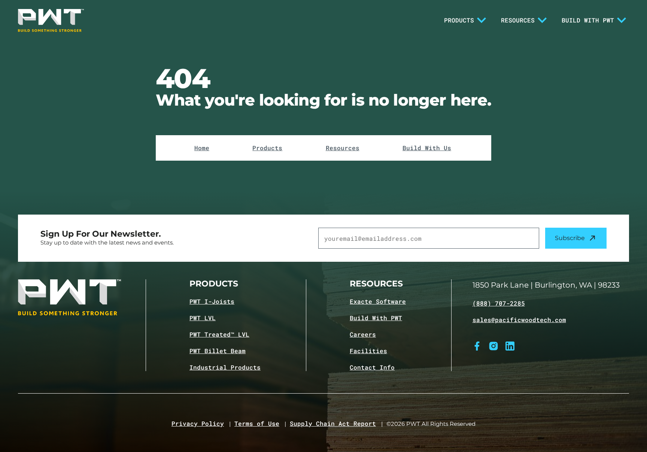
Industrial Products (225, 367)
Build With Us (427, 148)
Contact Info (372, 367)
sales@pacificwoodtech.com (519, 320)
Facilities (368, 351)
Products (459, 20)
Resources (518, 20)
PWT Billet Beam (217, 351)
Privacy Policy (197, 423)
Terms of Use (256, 423)
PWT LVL (202, 318)
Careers (363, 334)
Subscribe (570, 238)
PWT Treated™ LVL (219, 334)
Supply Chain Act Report (333, 423)
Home (201, 148)
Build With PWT (588, 20)
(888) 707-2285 (499, 303)
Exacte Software (378, 301)
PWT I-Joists (211, 301)
